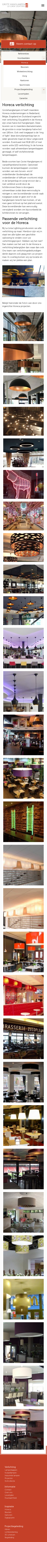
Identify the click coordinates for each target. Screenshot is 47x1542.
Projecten (9, 1478)
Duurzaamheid (11, 1498)
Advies (7, 1529)
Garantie (23, 98)
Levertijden (23, 94)
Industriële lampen (12, 1475)
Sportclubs (25, 85)
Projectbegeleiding (23, 89)
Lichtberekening (11, 1532)
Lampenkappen (11, 1470)
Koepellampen (11, 1473)
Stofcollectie (10, 1481)
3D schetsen (10, 1535)
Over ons (8, 1492)
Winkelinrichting (24, 71)
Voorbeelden (23, 58)
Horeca (24, 62)
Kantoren (24, 80)
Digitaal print (9, 1518)
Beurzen (25, 67)
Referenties (23, 54)
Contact (8, 1490)
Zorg (24, 76)
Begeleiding (9, 1537)
